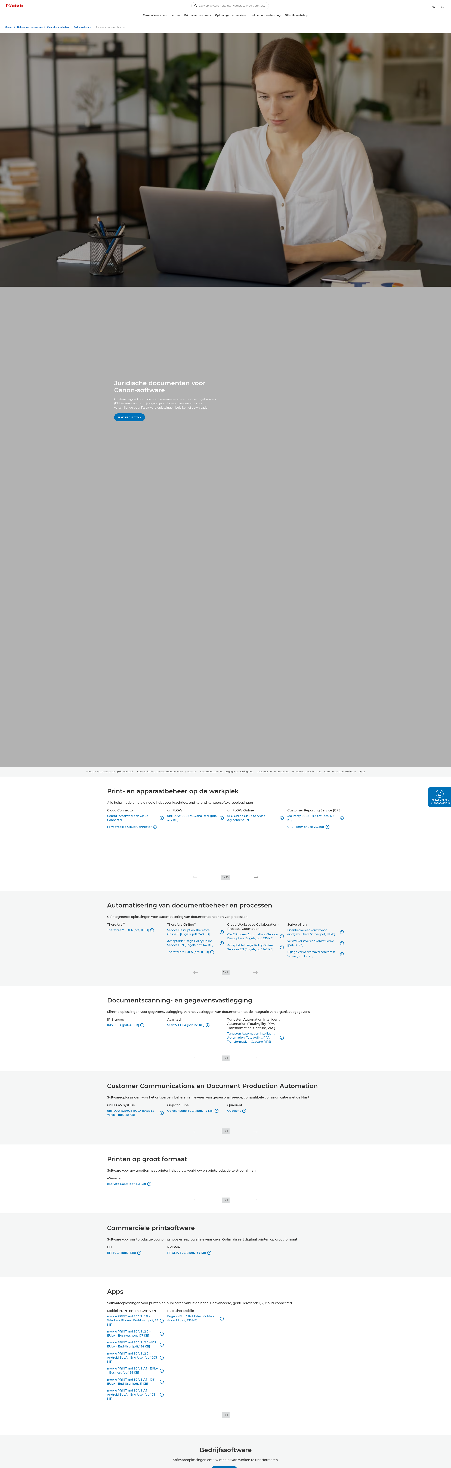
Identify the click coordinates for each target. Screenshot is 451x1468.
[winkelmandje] (442, 6)
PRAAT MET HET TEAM (129, 417)
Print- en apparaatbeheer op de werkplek (110, 771)
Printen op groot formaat (306, 771)
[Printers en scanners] (212, 15)
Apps (362, 771)
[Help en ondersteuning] (282, 15)
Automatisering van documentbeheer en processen (167, 771)
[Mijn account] (434, 6)
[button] (195, 877)
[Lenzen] (181, 15)
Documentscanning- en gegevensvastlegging (226, 771)
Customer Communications (273, 771)
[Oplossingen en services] (247, 15)
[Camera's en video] (167, 15)
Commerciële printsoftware (340, 771)
